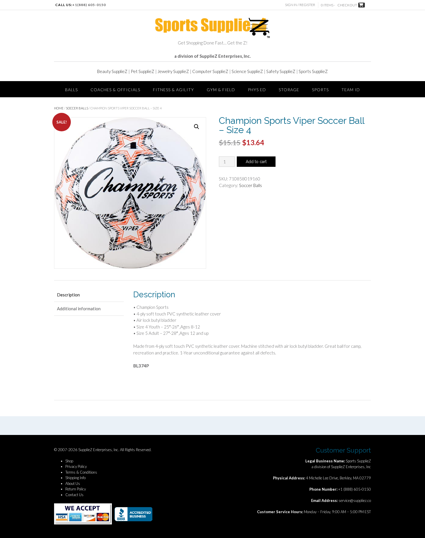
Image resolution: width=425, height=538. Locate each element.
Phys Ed (257, 89)
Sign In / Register (300, 5)
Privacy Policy (76, 466)
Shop (69, 461)
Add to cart (256, 161)
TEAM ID (350, 89)
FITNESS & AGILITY (173, 89)
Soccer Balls (77, 108)
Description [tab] (68, 294)
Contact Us (74, 494)
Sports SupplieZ (313, 71)
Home (59, 108)
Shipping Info (75, 477)
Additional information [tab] (79, 308)
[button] (196, 127)
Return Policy (75, 489)
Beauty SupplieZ (112, 71)
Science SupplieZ (247, 71)
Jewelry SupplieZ (173, 71)
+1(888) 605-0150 (89, 5)
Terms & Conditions (81, 472)
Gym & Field (221, 89)
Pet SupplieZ (142, 71)
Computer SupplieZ (210, 71)
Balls (71, 89)
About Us (72, 483)
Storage (289, 89)
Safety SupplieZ (280, 71)
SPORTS (320, 89)
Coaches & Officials (115, 89)
